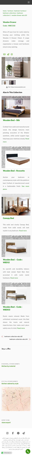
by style (4, 381)
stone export (6, 422)
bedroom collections (9, 13)
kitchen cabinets (14, 363)
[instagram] (7, 433)
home (4, 11)
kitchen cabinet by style (10, 383)
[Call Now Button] (28, 451)
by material (5, 363)
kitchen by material (8, 366)
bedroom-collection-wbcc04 (19, 339)
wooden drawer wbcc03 (19, 15)
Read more (23, 231)
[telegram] (24, 433)
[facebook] (13, 433)
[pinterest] (18, 433)
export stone (6, 420)
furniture (10, 11)
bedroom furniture (20, 11)
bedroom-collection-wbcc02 (13, 336)
